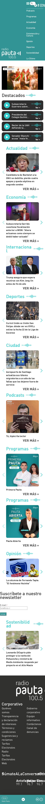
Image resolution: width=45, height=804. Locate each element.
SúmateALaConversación (16, 774)
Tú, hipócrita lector (16, 436)
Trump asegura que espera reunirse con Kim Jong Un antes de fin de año (20, 280)
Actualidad (31, 22)
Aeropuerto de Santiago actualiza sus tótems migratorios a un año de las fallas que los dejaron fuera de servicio (22, 378)
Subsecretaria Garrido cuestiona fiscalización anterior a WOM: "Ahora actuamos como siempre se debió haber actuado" (20, 230)
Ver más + (31, 188)
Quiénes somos (6, 710)
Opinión (29, 41)
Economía (30, 28)
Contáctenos (34, 724)
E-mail (3, 605)
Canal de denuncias (33, 729)
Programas (31, 16)
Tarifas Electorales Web (8, 759)
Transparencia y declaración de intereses (10, 720)
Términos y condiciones (9, 729)
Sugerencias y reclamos (10, 737)
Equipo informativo (33, 718)
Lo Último (30, 58)
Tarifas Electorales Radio (8, 747)
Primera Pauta (14, 489)
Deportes (30, 47)
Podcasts (30, 10)
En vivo (4, 798)
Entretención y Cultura (32, 34)
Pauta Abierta (13, 541)
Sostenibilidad (32, 52)
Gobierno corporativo (33, 710)
